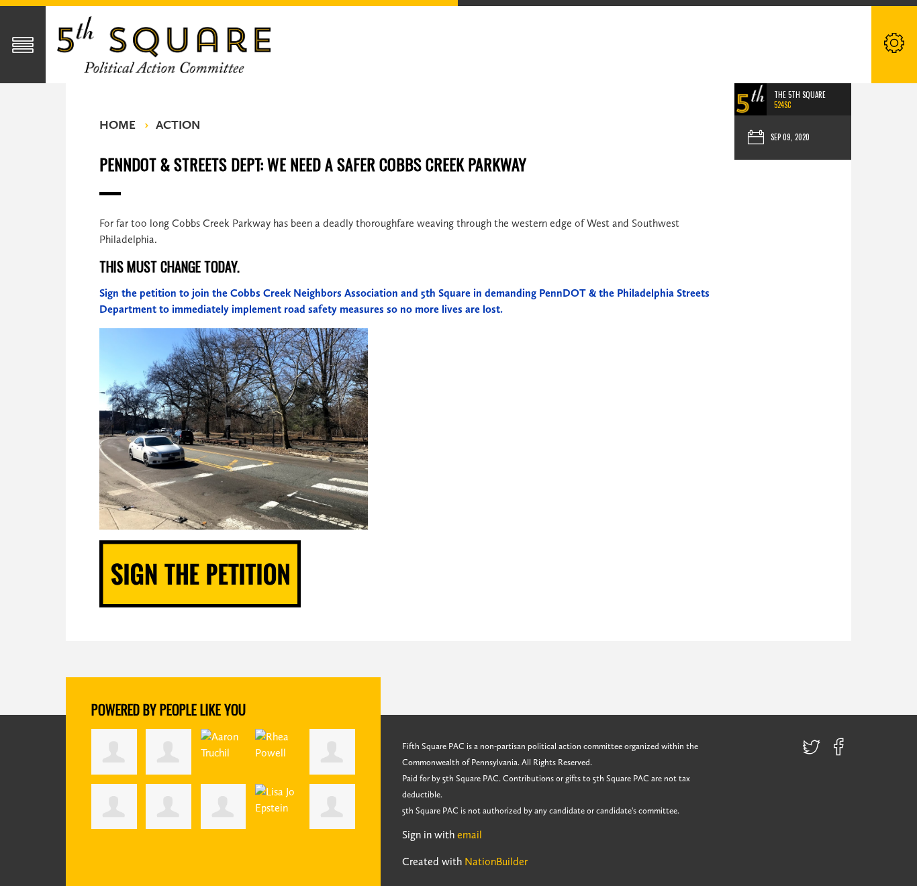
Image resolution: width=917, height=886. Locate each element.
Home (117, 124)
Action (178, 124)
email (469, 834)
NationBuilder (496, 861)
